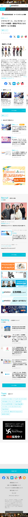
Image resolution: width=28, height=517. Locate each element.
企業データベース (10, 9)
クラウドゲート (10, 78)
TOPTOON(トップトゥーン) (7, 401)
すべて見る (14, 110)
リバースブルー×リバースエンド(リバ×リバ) (11, 406)
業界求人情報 (18, 9)
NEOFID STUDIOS (5, 414)
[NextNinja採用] (14, 430)
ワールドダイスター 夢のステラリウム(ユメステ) (12, 411)
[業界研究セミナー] (14, 175)
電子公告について (14, 490)
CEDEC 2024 (18, 401)
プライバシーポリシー (14, 495)
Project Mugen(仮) (18, 404)
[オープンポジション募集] (14, 14)
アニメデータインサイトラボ (20, 399)
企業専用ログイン (13, 513)
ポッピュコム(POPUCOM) (7, 404)
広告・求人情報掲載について (14, 485)
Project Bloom (5, 409)
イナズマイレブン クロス (7, 399)
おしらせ (14, 493)
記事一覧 (2, 9)
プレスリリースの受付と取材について (14, 488)
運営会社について (14, 482)
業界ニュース (5, 18)
